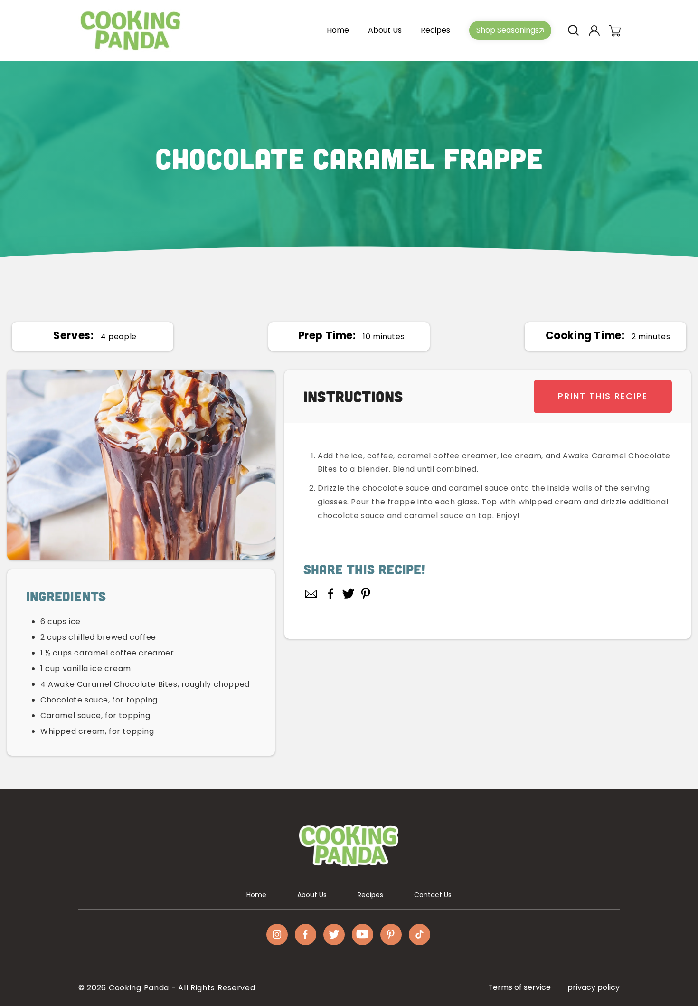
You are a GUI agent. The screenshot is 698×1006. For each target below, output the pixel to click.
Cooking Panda (139, 987)
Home (256, 895)
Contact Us (433, 895)
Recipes (370, 895)
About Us (312, 895)
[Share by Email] (311, 594)
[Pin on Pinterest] (365, 593)
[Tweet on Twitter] (348, 593)
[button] (573, 30)
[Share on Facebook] (330, 593)
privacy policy (593, 987)
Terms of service (519, 987)
